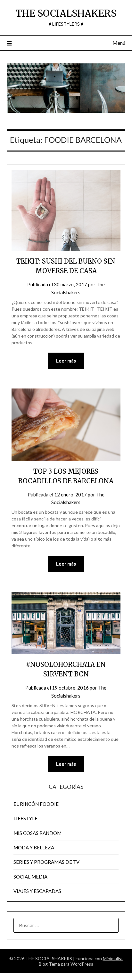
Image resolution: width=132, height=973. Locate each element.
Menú (118, 43)
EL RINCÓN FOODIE (36, 804)
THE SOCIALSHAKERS (66, 13)
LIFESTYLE (25, 818)
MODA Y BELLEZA (33, 847)
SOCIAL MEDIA (30, 876)
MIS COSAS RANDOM (37, 833)
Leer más (66, 361)
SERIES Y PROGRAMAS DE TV (46, 862)
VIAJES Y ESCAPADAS (37, 891)
